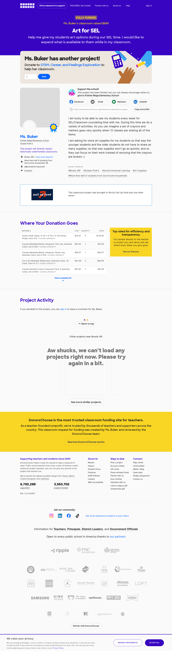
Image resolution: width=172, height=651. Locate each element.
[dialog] (86, 642)
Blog (142, 469)
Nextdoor (121, 102)
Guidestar (45, 479)
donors (28, 170)
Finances (92, 472)
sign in (63, 309)
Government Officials (124, 529)
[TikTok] (77, 516)
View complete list (63, 278)
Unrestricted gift (117, 489)
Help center (138, 462)
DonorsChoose (27, 5)
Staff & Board (94, 475)
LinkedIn (143, 102)
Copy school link (142, 109)
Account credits (117, 466)
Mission (91, 462)
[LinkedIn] (60, 516)
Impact (91, 466)
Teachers (60, 529)
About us (117, 5)
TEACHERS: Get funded (80, 5)
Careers (91, 479)
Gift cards (114, 469)
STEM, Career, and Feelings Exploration (71, 65)
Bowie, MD (75, 170)
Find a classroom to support (52, 5)
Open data (137, 472)
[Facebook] (69, 516)
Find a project (116, 462)
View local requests (44, 157)
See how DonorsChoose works (86, 442)
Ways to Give (117, 458)
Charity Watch (68, 476)
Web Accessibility (95, 482)
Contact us (138, 479)
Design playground (141, 475)
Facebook (79, 102)
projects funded (61, 485)
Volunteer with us (117, 482)
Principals (73, 529)
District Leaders (92, 529)
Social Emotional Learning (116, 170)
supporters (28, 485)
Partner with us (101, 5)
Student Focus (94, 469)
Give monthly (116, 479)
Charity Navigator (28, 479)
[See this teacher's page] (29, 127)
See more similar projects (86, 402)
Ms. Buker (29, 136)
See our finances (131, 251)
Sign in (149, 5)
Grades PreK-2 (92, 170)
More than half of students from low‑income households (98, 175)
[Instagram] (51, 516)
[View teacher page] (40, 107)
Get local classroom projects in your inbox (107, 515)
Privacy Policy (58, 648)
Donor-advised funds (119, 472)
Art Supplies (140, 170)
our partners (118, 536)
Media (135, 469)
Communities (138, 466)
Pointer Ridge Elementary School (34, 140)
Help (128, 5)
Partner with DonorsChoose (86, 626)
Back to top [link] (87, 323)
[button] (110, 109)
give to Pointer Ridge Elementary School (98, 95)
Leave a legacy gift (118, 485)
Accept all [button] (154, 642)
